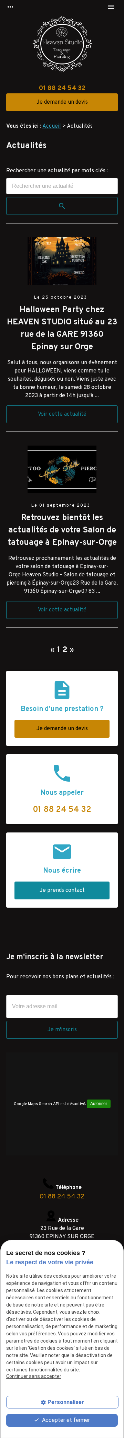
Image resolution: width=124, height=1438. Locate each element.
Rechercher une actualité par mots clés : (57, 171)
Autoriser (98, 1103)
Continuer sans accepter (33, 1376)
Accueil (51, 126)
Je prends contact (62, 890)
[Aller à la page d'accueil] (62, 46)
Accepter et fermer (65, 1420)
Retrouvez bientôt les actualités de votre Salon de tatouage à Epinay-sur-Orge (62, 530)
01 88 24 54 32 (62, 88)
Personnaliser (66, 1402)
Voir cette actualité (62, 414)
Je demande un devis (62, 102)
